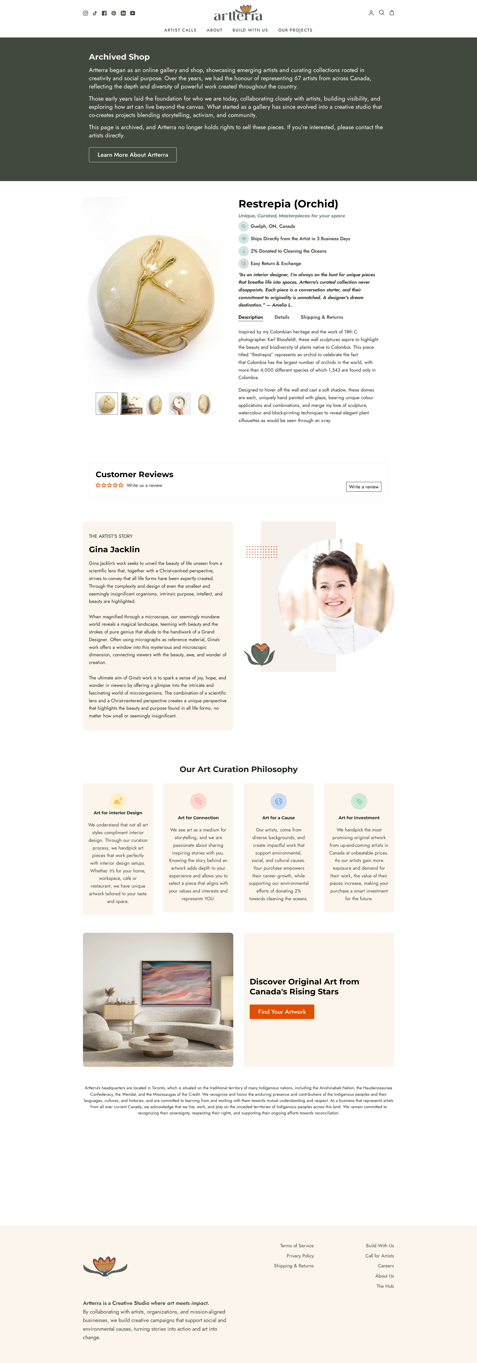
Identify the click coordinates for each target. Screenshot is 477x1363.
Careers (386, 1265)
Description (250, 316)
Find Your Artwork (282, 1011)
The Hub (385, 1286)
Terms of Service (297, 1245)
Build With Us (380, 1245)
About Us (384, 1275)
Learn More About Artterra (133, 154)
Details (282, 316)
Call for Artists (379, 1255)
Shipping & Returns (322, 316)
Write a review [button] (364, 486)
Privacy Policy (300, 1255)
